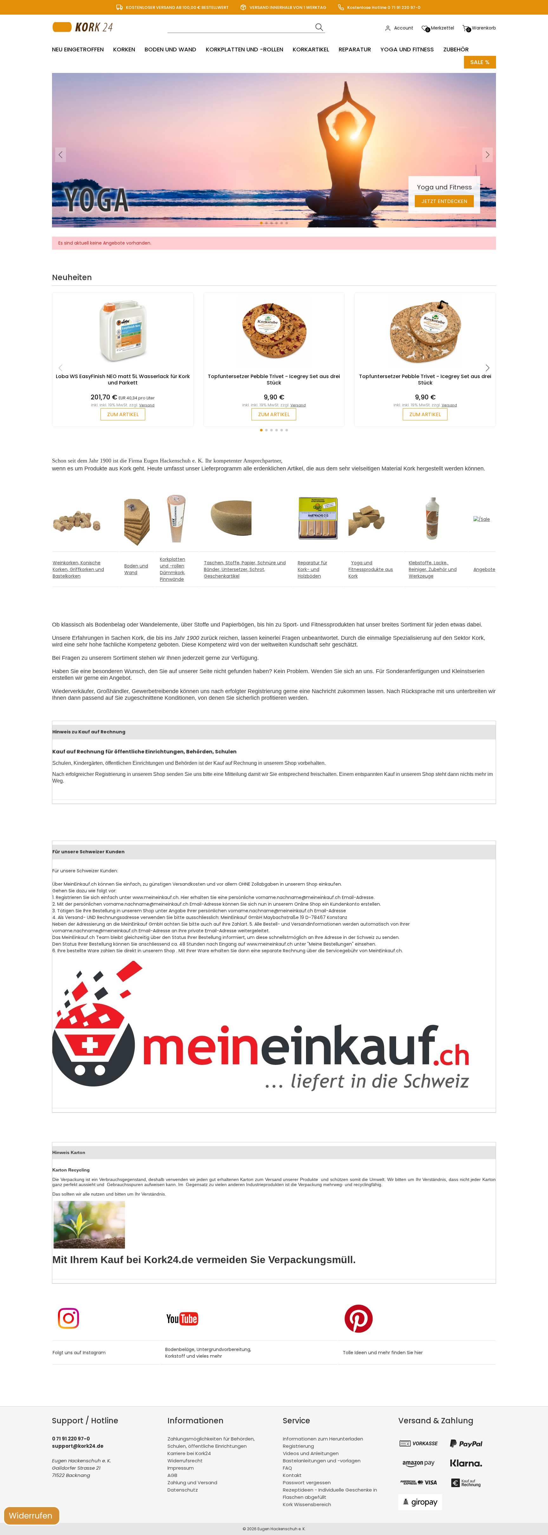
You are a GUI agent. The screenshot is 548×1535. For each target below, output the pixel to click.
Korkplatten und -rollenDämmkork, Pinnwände (172, 569)
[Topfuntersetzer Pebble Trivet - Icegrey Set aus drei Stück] (274, 370)
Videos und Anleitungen (311, 1453)
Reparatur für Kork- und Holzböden (312, 569)
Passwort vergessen (307, 1482)
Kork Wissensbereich (307, 1504)
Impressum (180, 1468)
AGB (172, 1475)
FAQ (287, 1468)
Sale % (480, 62)
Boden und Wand (170, 49)
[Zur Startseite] (84, 38)
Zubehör (456, 49)
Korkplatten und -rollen (244, 49)
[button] (261, 223)
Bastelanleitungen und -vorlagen (322, 1460)
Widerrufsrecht (185, 1460)
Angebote (484, 569)
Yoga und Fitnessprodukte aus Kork (371, 569)
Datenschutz (182, 1489)
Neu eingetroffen (78, 49)
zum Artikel (123, 414)
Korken (124, 49)
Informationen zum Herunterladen (323, 1438)
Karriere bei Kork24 (189, 1453)
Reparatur (355, 49)
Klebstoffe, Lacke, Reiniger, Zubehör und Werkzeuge (433, 569)
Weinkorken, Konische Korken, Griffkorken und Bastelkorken (78, 569)
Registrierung (298, 1446)
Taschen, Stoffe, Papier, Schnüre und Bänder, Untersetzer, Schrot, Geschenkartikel (245, 569)
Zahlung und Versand (192, 1482)
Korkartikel (311, 49)
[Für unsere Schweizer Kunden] (260, 1089)
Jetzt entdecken (444, 201)
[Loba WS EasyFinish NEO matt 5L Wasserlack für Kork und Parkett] (122, 370)
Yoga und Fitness (407, 49)
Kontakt (292, 1475)
